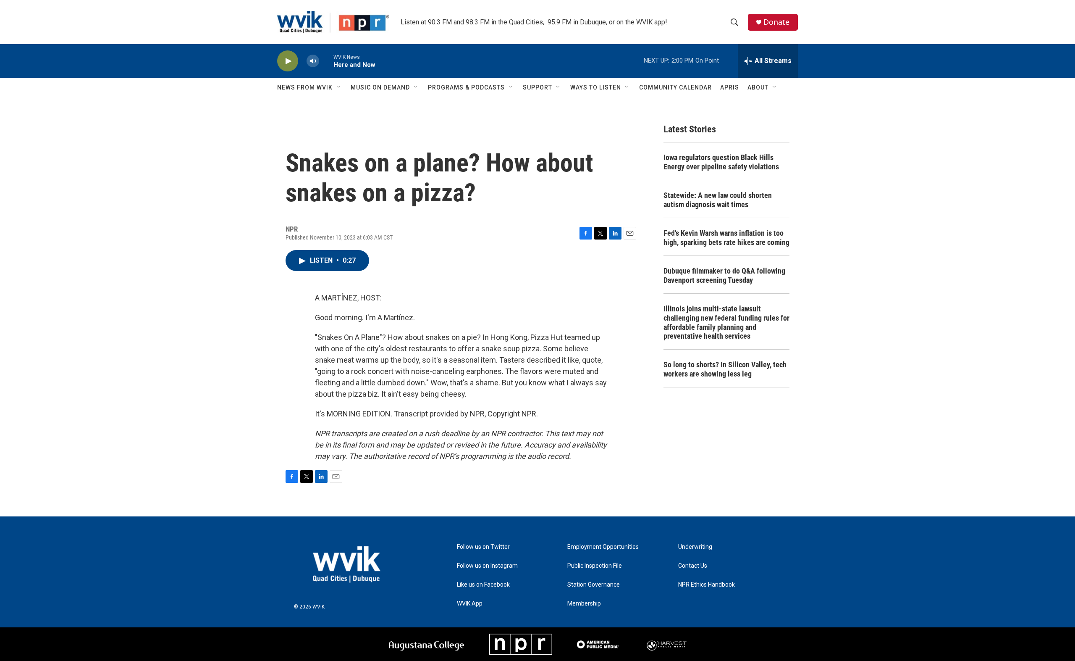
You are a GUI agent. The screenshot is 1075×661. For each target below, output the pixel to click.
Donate (776, 22)
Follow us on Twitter (483, 547)
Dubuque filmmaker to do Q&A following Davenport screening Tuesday (724, 275)
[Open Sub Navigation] (339, 87)
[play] (287, 61)
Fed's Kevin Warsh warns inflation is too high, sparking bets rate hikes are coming (726, 238)
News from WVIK (305, 87)
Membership (584, 603)
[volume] (313, 61)
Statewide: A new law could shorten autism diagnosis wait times (717, 200)
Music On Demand (380, 87)
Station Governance (593, 585)
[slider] (326, 60)
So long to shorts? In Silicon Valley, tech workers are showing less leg (725, 369)
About (757, 87)
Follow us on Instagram (487, 566)
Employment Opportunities (603, 547)
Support (537, 87)
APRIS (729, 87)
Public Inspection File (594, 566)
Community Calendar (675, 87)
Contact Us (692, 566)
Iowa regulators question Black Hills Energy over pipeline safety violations (721, 162)
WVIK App (469, 603)
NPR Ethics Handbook (706, 585)
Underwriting (695, 547)
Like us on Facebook (483, 585)
